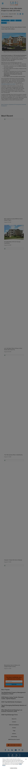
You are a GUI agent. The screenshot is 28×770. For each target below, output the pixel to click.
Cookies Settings (13, 767)
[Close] (25, 759)
